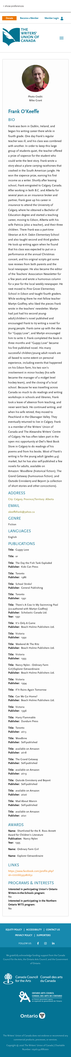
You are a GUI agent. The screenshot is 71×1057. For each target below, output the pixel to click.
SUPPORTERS (44, 935)
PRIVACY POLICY (23, 935)
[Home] (21, 36)
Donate (9, 18)
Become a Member (29, 18)
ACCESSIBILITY (34, 929)
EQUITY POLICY (14, 929)
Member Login (52, 18)
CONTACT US (53, 929)
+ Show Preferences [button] (13, 6)
